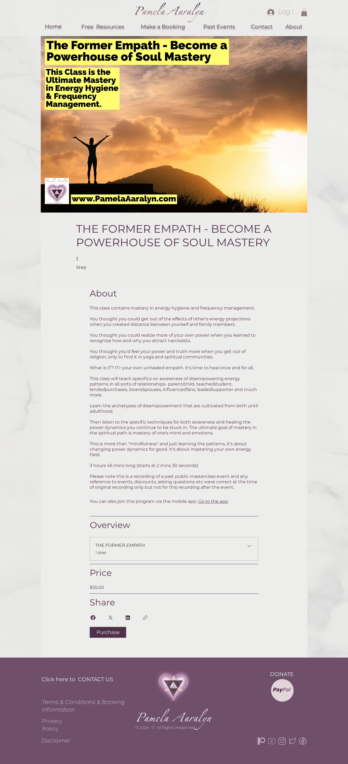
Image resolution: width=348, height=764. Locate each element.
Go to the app (213, 501)
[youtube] (271, 741)
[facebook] (302, 741)
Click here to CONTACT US (77, 679)
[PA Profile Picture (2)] (292, 741)
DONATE (282, 674)
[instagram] (282, 741)
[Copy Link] (145, 617)
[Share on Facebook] (93, 617)
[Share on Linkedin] (128, 617)
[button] (304, 12)
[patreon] (261, 741)
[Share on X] (110, 617)
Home (53, 26)
